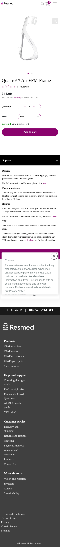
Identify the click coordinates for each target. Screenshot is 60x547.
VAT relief (10, 412)
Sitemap (5, 530)
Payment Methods (14, 445)
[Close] (54, 256)
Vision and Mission (15, 478)
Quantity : (7, 106)
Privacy (5, 522)
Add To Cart (30, 132)
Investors (9, 483)
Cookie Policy (9, 526)
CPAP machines (13, 346)
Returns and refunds (15, 435)
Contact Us (10, 464)
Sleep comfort (12, 365)
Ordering (9, 440)
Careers (8, 488)
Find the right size (14, 389)
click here (30, 240)
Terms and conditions (13, 514)
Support (30, 160)
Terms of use (8, 518)
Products (9, 459)
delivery (17, 98)
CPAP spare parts (13, 361)
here (44, 183)
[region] (30, 273)
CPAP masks (11, 351)
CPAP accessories (14, 356)
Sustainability (11, 493)
